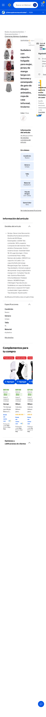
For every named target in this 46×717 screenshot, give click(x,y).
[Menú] (4, 5)
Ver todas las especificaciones (31, 210)
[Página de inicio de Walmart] (9, 5)
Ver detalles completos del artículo (26, 140)
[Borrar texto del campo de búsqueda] (31, 5)
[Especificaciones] (29, 304)
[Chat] (41, 704)
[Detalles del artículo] (29, 226)
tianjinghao (25, 40)
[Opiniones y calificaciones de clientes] (29, 442)
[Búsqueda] (35, 5)
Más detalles (9, 337)
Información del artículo (16, 218)
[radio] (23, 120)
